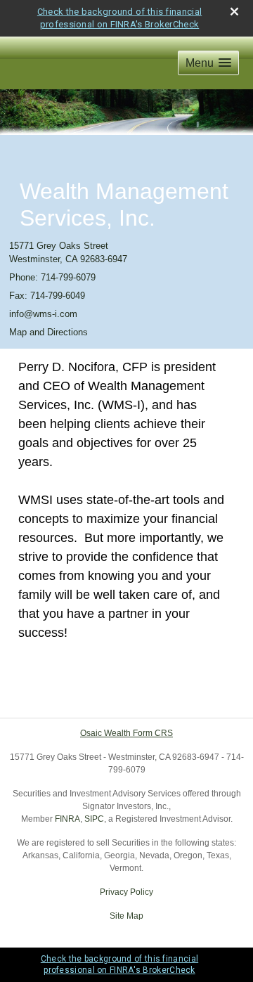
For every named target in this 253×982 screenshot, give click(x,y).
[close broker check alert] (234, 11)
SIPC (94, 819)
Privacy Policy (126, 892)
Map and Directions (48, 332)
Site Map (126, 916)
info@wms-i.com (43, 314)
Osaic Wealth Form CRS (126, 733)
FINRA (67, 819)
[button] (208, 63)
